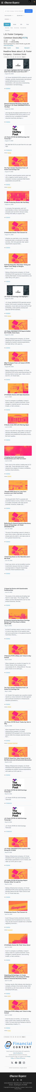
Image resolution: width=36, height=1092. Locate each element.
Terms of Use (28, 1087)
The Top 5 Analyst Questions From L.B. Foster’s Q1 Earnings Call (16, 688)
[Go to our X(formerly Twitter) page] (17, 1080)
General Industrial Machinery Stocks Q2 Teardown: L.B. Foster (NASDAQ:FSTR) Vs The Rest (17, 105)
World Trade (15, 743)
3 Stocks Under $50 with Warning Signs (16, 425)
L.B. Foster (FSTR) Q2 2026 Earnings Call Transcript (16, 137)
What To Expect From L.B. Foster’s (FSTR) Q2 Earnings (17, 363)
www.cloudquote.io (18, 1053)
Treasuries (7, 30)
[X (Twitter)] (12, 1063)
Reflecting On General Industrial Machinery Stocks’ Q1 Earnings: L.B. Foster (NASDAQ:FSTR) (17, 525)
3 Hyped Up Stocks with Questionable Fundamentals (16, 589)
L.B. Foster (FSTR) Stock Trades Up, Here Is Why (17, 722)
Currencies (16, 27)
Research (26, 48)
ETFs (21, 24)
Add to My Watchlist (8, 45)
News (11, 27)
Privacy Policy (18, 1088)
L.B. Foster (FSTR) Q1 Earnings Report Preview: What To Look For (15, 881)
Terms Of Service (20, 1058)
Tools (27, 24)
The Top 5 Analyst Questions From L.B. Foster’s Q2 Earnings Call (16, 168)
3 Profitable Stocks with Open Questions (16, 395)
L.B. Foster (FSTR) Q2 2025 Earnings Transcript (15, 791)
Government (10, 743)
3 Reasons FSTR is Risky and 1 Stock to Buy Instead (17, 656)
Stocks (14, 24)
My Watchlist (19, 15)
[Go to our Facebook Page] (14, 1080)
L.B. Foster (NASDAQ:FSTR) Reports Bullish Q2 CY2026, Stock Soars (17, 332)
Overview (7, 27)
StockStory (8, 184)
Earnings (9, 152)
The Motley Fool (9, 150)
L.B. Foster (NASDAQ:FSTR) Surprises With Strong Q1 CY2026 (17, 849)
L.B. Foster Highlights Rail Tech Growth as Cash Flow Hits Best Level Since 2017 (17, 70)
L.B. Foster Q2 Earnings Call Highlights (16, 296)
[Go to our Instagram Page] (21, 1080)
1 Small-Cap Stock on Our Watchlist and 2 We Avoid (17, 557)
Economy (9, 476)
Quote (9, 48)
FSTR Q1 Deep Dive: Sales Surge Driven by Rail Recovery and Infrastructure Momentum (18, 759)
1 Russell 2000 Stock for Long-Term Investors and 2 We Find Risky (15, 492)
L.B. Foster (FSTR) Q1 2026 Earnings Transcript (15, 819)
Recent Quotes (8, 15)
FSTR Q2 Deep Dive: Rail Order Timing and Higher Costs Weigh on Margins (17, 265)
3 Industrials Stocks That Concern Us (15, 232)
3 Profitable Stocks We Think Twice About (17, 945)
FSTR (24, 37)
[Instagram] (24, 1063)
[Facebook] (16, 1063)
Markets (7, 24)
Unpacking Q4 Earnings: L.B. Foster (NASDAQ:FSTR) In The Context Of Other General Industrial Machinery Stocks (16, 976)
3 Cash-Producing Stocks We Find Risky (16, 202)
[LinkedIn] (20, 1063)
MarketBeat (8, 88)
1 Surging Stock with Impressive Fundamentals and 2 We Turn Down (15, 458)
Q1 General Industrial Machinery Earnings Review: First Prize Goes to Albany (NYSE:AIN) (17, 622)
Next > (23, 57)
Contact (22, 1087)
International (23, 27)
